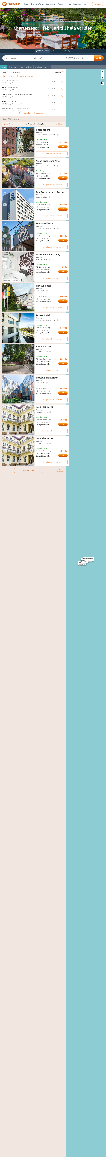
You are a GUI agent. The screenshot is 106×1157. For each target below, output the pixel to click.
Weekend (61, 4)
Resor (26, 4)
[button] (17, 58)
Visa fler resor (28, 470)
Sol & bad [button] (12, 76)
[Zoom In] (102, 71)
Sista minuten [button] (51, 4)
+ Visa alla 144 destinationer (33, 113)
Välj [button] (61, 82)
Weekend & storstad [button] (27, 76)
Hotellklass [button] (28, 67)
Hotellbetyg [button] (38, 67)
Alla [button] (3, 76)
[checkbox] (9, 67)
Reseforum (77, 4)
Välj (63, 146)
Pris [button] (21, 67)
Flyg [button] (69, 4)
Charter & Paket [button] (37, 4)
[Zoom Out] (102, 74)
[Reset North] (102, 77)
